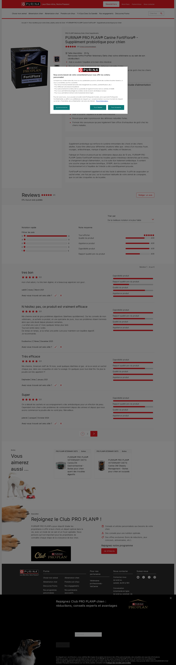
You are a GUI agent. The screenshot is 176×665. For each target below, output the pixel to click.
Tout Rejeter (98, 107)
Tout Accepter (116, 107)
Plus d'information (102, 101)
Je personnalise (61, 107)
